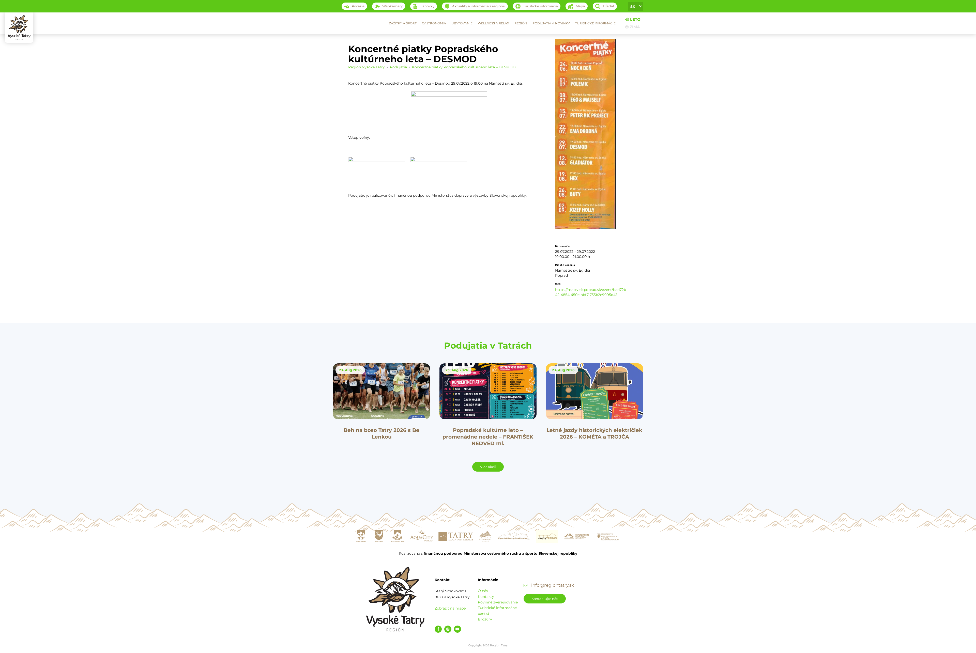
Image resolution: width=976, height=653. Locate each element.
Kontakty (486, 596)
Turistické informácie (595, 23)
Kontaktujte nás (544, 599)
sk (632, 6)
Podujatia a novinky (551, 23)
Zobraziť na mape (450, 608)
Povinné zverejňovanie (498, 602)
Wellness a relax (493, 23)
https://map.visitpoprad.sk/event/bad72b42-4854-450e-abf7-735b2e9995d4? (590, 292)
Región (520, 23)
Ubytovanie (461, 23)
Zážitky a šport (403, 23)
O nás (483, 590)
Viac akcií (488, 467)
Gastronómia (434, 23)
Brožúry (485, 619)
